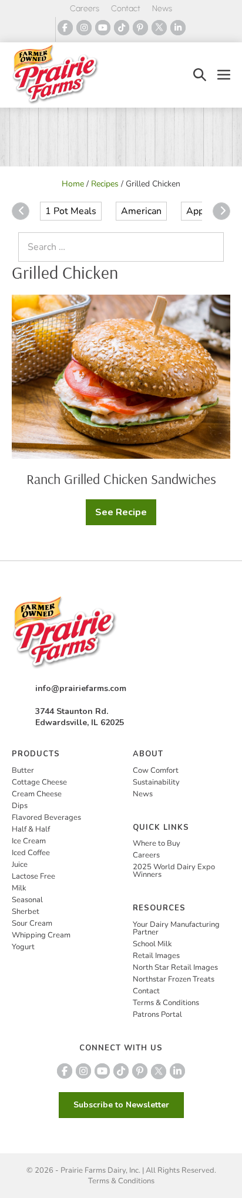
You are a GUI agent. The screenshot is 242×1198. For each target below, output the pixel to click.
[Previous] (20, 211)
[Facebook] (65, 27)
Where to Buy (156, 843)
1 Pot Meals (70, 211)
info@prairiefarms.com (80, 688)
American (141, 211)
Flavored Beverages (46, 817)
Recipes (105, 183)
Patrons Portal (157, 1014)
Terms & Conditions (166, 1002)
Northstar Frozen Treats (173, 979)
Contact (125, 9)
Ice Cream (29, 841)
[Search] (212, 247)
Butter (23, 770)
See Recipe (125, 515)
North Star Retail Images (175, 967)
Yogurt (23, 947)
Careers (84, 9)
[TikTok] (121, 27)
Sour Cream (32, 923)
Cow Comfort (156, 770)
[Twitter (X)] (159, 27)
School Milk (152, 944)
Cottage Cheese (39, 782)
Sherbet (25, 911)
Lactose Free (33, 876)
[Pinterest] (140, 27)
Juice (20, 864)
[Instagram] (84, 27)
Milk (19, 888)
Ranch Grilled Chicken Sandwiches (121, 479)
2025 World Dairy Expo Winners (174, 871)
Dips (20, 805)
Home (73, 183)
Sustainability (156, 782)
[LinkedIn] (178, 27)
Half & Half (31, 829)
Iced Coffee (31, 852)
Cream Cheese (37, 794)
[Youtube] (102, 27)
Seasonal (27, 900)
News (162, 9)
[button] (199, 75)
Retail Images (156, 955)
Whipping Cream (41, 935)
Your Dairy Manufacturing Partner (176, 928)
